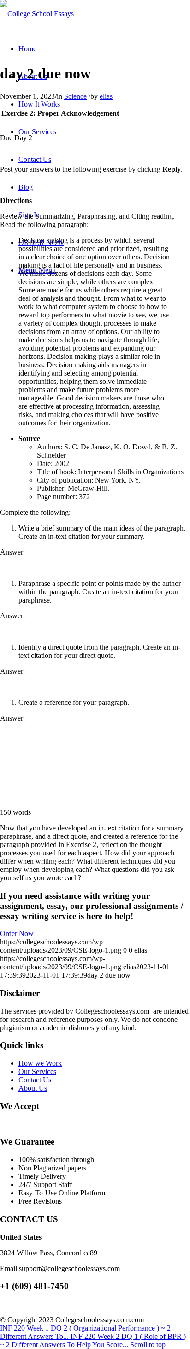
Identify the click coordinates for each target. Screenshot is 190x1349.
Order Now (17, 933)
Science (75, 96)
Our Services (37, 1071)
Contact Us (34, 1080)
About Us (32, 1088)
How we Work (40, 1063)
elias (106, 96)
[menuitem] (27, 49)
